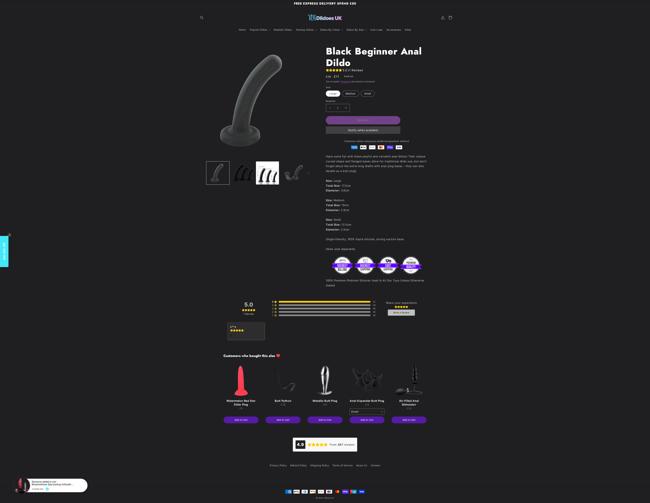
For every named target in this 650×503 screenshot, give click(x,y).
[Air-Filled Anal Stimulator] (409, 381)
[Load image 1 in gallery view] (217, 172)
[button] (201, 17)
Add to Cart (241, 419)
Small (367, 93)
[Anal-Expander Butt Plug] (367, 381)
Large (333, 93)
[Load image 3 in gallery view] (267, 172)
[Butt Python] (283, 381)
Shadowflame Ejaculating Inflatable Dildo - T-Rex (53, 482)
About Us (361, 465)
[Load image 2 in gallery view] (242, 172)
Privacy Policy (278, 465)
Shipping (345, 81)
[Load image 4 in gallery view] (292, 172)
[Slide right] (308, 173)
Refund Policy (298, 465)
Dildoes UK (329, 498)
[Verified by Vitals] (47, 486)
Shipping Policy (319, 465)
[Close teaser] (9, 235)
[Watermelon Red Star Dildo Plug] (241, 381)
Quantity (330, 101)
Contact (375, 465)
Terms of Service (342, 465)
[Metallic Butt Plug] (325, 381)
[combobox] (367, 411)
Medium (350, 93)
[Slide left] (201, 173)
